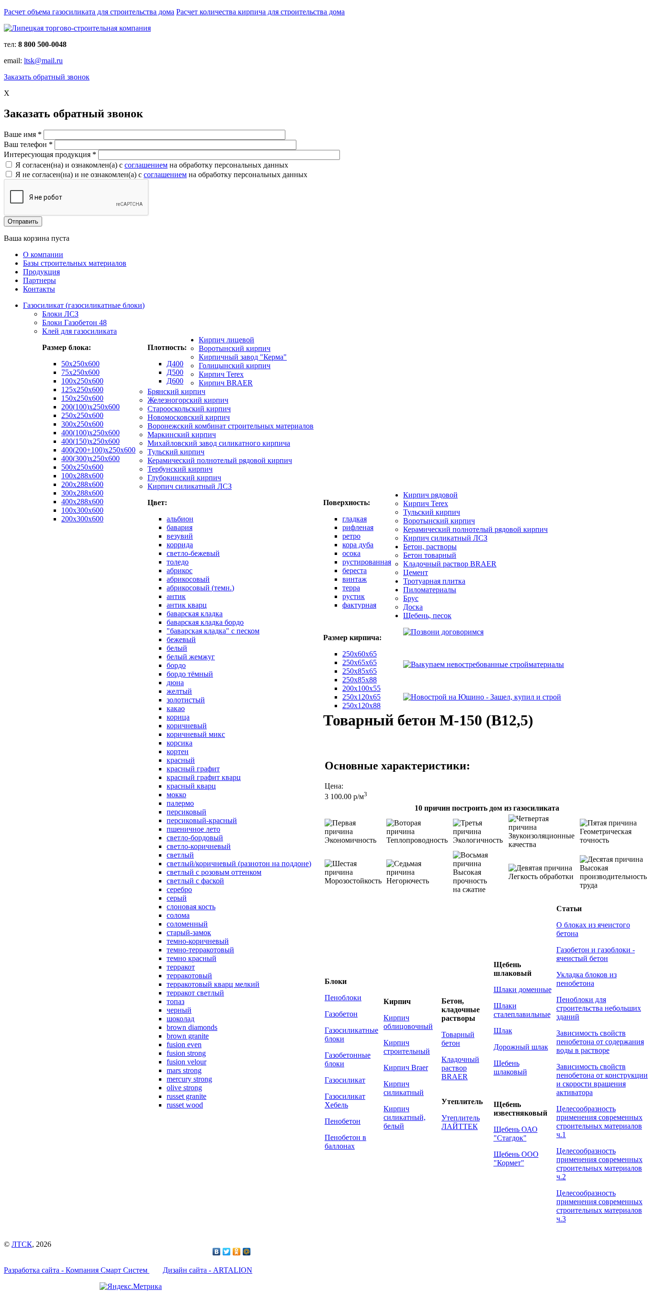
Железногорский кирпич (187, 400)
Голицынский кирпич (235, 365)
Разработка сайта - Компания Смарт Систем (76, 1270)
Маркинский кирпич (181, 434)
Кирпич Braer (405, 1067)
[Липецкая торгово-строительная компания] (77, 28)
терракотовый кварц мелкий (213, 984)
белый (177, 648)
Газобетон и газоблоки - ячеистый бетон (595, 954)
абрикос (179, 570)
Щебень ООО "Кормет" (516, 1158)
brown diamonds (192, 1027)
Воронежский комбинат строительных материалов (230, 426)
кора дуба (357, 545)
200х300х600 (82, 519)
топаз (175, 1001)
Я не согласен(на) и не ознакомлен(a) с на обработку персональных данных (161, 174)
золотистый (186, 700)
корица (178, 717)
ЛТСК (21, 1244)
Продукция (41, 272)
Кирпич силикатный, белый (404, 1117)
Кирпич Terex (221, 374)
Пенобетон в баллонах (345, 1141)
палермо (180, 803)
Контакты (39, 289)
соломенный (187, 924)
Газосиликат (345, 1080)
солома (178, 915)
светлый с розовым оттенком (214, 872)
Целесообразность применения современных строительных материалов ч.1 (599, 1122)
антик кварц (187, 605)
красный (181, 760)
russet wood (185, 1105)
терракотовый (189, 975)
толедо (178, 562)
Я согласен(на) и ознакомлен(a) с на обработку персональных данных (151, 165)
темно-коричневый (198, 941)
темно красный (191, 958)
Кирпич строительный (406, 1047)
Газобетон (341, 1014)
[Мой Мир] (247, 1251)
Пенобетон (343, 1121)
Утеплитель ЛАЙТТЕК (460, 1122)
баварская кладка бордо (205, 622)
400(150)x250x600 (90, 441)
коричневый (187, 726)
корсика (179, 743)
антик (176, 596)
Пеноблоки (343, 998)
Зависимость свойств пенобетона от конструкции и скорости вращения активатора (602, 1079)
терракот (181, 967)
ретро (351, 536)
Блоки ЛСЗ (60, 314)
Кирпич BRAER (226, 383)
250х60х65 (359, 654)
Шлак (503, 1031)
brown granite (188, 1036)
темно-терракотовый (200, 950)
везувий (180, 536)
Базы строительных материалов (74, 263)
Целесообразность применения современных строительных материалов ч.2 (599, 1164)
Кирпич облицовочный (408, 1022)
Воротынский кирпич (235, 348)
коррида (180, 545)
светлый (180, 855)
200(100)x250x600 (90, 407)
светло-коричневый (199, 846)
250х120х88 (361, 705)
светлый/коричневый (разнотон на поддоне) (239, 863)
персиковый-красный (202, 820)
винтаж (354, 579)
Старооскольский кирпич (189, 409)
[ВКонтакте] (217, 1251)
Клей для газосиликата (79, 331)
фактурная (359, 605)
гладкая (354, 519)
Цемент (415, 572)
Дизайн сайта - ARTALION (207, 1270)
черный (179, 1010)
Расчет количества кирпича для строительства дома (260, 12)
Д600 (175, 381)
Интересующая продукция (50, 154)
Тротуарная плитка (434, 581)
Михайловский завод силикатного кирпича (218, 443)
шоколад (180, 1019)
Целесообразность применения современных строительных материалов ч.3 (599, 1206)
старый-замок (189, 932)
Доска (413, 607)
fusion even (184, 1044)
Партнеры (39, 280)
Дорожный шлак (521, 1047)
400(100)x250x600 (90, 433)
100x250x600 (82, 381)
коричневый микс (196, 734)
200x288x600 (82, 484)
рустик (353, 596)
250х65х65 (359, 662)
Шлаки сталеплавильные (522, 1010)
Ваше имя (23, 134)
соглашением (146, 165)
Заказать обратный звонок (47, 77)
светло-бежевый (193, 553)
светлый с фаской (195, 881)
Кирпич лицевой (226, 340)
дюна (175, 682)
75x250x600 (80, 372)
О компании (43, 254)
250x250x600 (82, 415)
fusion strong (186, 1053)
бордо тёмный (190, 674)
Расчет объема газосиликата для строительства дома (89, 12)
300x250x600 (82, 424)
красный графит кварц (204, 777)
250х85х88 (359, 680)
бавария (179, 527)
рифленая (357, 527)
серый (177, 898)
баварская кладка (195, 614)
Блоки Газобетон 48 (74, 322)
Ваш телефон (28, 144)
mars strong (184, 1070)
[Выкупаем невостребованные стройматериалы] (483, 664)
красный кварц (191, 786)
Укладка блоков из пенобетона (586, 979)
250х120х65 (361, 697)
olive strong (184, 1088)
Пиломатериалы (429, 590)
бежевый (181, 639)
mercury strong (189, 1079)
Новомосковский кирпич (188, 417)
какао (176, 708)
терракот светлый (195, 993)
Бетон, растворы (430, 546)
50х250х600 (80, 364)
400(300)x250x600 (90, 458)
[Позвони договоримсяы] (443, 632)
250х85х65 (359, 671)
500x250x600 (82, 467)
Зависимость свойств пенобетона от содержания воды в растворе (600, 1041)
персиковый (186, 812)
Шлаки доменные (523, 989)
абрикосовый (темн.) (200, 588)
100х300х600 (82, 510)
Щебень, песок (427, 615)
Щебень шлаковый (510, 1067)
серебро (179, 889)
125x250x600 (82, 389)
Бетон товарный (429, 555)
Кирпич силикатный (403, 1088)
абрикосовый (188, 579)
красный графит (193, 769)
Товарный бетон (457, 1038)
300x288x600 (82, 493)
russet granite (186, 1096)
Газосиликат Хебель (345, 1100)
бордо (176, 665)
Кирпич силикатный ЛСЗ (189, 486)
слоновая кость (191, 907)
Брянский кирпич (176, 391)
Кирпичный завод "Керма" (243, 357)
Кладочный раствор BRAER (449, 564)
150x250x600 (82, 398)
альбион (180, 519)
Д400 (175, 364)
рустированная (366, 562)
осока (351, 553)
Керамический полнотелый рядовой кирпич (219, 460)
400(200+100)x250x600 (98, 450)
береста (354, 570)
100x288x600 (82, 476)
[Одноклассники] (237, 1251)
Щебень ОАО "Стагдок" (516, 1133)
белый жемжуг (191, 657)
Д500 (175, 372)
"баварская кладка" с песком (213, 631)
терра (351, 588)
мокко (176, 795)
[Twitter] (227, 1251)
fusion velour (186, 1062)
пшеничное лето (193, 829)
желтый (179, 691)
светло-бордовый (195, 838)
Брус (410, 598)
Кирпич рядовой (430, 495)
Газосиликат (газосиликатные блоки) (84, 305)
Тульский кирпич (175, 452)
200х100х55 (361, 688)
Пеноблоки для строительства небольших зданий (598, 1008)
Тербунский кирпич (180, 469)
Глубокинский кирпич (184, 478)
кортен (178, 751)
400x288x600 (82, 501)
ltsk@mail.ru (43, 60)
